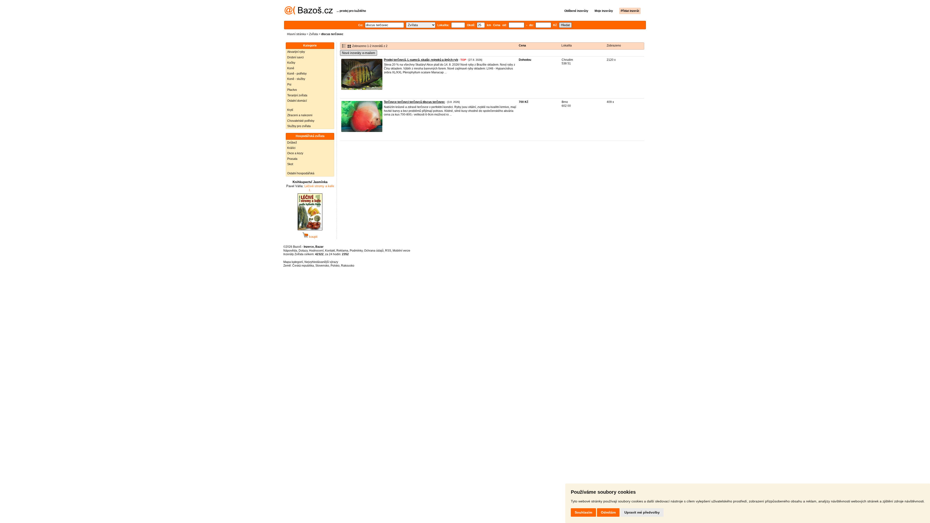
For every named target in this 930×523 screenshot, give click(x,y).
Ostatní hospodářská (300, 173)
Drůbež (292, 142)
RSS (388, 250)
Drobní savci (295, 57)
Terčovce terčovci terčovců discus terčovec (414, 102)
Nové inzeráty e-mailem (358, 53)
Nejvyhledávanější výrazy (321, 262)
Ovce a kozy (295, 153)
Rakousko (347, 265)
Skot (290, 164)
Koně (290, 68)
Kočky (291, 62)
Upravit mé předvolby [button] (642, 512)
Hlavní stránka (296, 34)
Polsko (335, 265)
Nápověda (290, 250)
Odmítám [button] (608, 512)
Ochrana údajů (374, 250)
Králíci (291, 148)
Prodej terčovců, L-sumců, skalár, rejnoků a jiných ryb (421, 60)
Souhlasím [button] (583, 512)
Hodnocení (316, 250)
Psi (289, 84)
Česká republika (303, 265)
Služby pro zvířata (299, 126)
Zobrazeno (614, 45)
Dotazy (303, 250)
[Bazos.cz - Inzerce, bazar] (309, 13)
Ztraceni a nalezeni (299, 115)
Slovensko (322, 265)
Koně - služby (296, 79)
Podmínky (356, 250)
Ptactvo (292, 90)
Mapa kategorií (293, 262)
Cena (522, 45)
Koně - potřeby (297, 73)
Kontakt (330, 250)
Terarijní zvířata (297, 95)
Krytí (290, 110)
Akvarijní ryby (296, 52)
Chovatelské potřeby (300, 121)
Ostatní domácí (297, 100)
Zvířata (313, 34)
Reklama (342, 250)
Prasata (292, 159)
